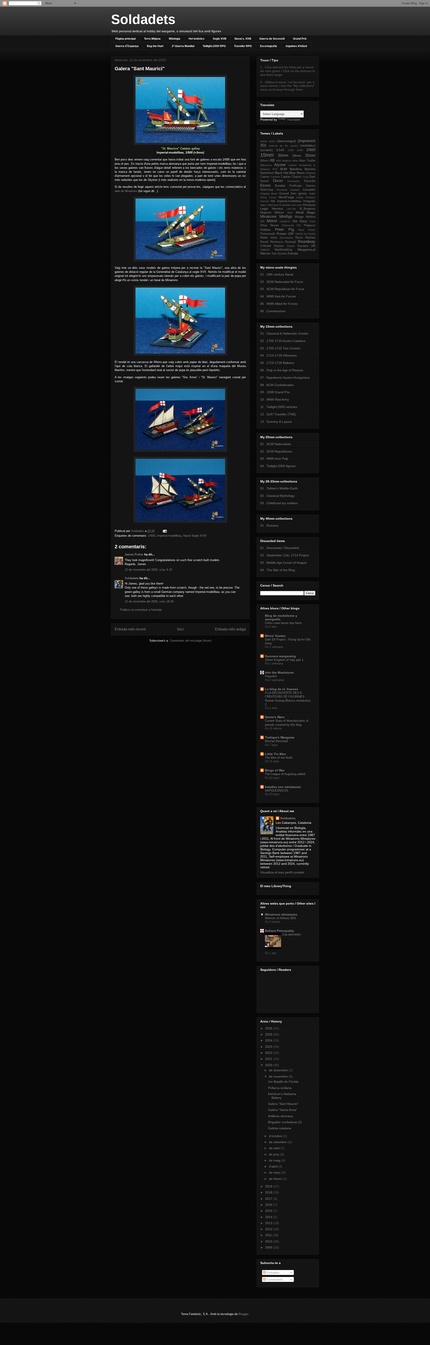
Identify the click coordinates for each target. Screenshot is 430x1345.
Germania (281, 189)
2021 (269, 1059)
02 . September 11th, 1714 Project (284, 555)
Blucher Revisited (276, 741)
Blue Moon (297, 173)
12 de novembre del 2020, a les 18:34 (149, 601)
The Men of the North (278, 757)
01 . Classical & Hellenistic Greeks (284, 333)
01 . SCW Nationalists (275, 444)
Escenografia (268, 46)
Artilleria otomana (280, 1116)
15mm (267, 155)
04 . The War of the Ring (277, 570)
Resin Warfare (305, 237)
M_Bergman (307, 208)
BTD (275, 169)
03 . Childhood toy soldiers (279, 503)
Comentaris (274, 1279)
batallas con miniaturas (283, 787)
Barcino (310, 169)
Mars (290, 212)
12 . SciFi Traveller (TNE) (278, 414)
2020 (269, 1065)
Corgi (305, 176)
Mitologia (174, 38)
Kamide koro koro (292, 205)
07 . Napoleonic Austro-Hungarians (285, 377)
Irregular (309, 201)
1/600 (151, 535)
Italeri (263, 205)
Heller (312, 193)
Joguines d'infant (296, 46)
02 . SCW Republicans (276, 451)
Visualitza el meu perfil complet (282, 872)
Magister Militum (272, 212)
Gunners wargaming (280, 656)
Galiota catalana (279, 1128)
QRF (291, 233)
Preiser (282, 233)
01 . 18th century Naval (276, 274)
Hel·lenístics (196, 38)
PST (299, 225)
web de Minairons (126, 191)
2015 (269, 1211)
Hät (273, 201)
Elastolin (309, 181)
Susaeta (302, 246)
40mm (264, 160)
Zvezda (293, 253)
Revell (264, 241)
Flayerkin (271, 676)
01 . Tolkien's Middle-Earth (279, 488)
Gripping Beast (268, 193)
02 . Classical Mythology (277, 495)
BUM (283, 169)
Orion (312, 221)
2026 (269, 1028)
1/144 (280, 150)
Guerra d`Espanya (127, 46)
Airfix (295, 160)
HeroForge (286, 197)
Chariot (296, 176)
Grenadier (309, 189)
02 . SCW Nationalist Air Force (281, 282)
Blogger (243, 1314)
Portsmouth (267, 233)
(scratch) (266, 150)
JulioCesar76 (274, 205)
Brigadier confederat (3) (285, 1122)
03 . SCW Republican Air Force (282, 289)
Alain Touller (307, 160)
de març (275, 1172)
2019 (269, 1186)
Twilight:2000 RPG (214, 46)
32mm (310, 155)
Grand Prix (300, 38)
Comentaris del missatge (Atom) (190, 640)
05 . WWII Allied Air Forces (279, 303)
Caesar (264, 176)
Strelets (291, 246)
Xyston (282, 253)
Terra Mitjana (152, 38)
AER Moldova (283, 160)
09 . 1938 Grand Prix (275, 392)
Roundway (306, 241)
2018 (269, 1192)
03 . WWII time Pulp (274, 458)
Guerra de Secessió (272, 38)
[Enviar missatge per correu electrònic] (164, 531)
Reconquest (286, 237)
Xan (274, 253)
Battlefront (267, 173)
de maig (275, 1160)
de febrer (276, 1179)
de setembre (278, 1142)
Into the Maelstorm (279, 672)
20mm (283, 155)
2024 (269, 1040)
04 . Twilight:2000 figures (278, 466)
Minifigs (285, 216)
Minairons (268, 216)
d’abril (273, 1166)
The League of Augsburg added (285, 774)
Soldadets (143, 19)
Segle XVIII (219, 38)
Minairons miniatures (281, 914)
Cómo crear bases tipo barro (283, 623)
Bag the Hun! (155, 46)
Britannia (310, 173)
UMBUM (264, 249)
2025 (269, 1034)
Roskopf (290, 241)
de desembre (279, 1070)
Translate (293, 119)
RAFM (298, 234)
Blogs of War (274, 770)
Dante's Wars (275, 717)
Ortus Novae (269, 225)
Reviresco (276, 241)
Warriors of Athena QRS (280, 918)
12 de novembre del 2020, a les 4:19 (148, 569)
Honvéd (264, 201)
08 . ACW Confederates (277, 385)
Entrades (272, 1272)
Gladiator (295, 189)
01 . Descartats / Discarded (279, 548)
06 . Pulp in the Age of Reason (281, 370)
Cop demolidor (291, 934)
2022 (269, 1053)
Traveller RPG (243, 46)
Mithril (272, 221)
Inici (180, 629)
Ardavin (292, 165)
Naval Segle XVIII (194, 535)
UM (313, 246)
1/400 (300, 150)
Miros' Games (275, 636)
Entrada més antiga (230, 629)
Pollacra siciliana (280, 1088)
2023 (269, 1046)
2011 (269, 1235)
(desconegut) (286, 141)
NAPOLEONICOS (276, 790)
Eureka (280, 185)
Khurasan (309, 205)
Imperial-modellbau (169, 535)
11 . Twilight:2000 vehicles (278, 407)
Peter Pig (284, 229)
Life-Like (291, 208)
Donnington (293, 181)
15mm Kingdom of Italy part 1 (284, 660)
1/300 (291, 150)
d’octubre (276, 1136)
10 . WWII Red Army (274, 399)
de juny (274, 1154)
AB (272, 160)
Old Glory (299, 221)
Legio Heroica (271, 208)
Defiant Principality (279, 931)
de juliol (275, 1148)
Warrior (265, 253)
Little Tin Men (275, 754)
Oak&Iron (285, 221)
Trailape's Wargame (279, 737)
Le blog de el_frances (281, 689)
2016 (269, 1204)
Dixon (278, 181)
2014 (269, 1217)
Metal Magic (305, 212)
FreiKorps (295, 185)
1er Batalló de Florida (283, 1081)
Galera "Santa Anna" (282, 1110)
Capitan (286, 176)
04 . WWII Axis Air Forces (278, 296)
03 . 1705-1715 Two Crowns (280, 348)
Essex (265, 185)
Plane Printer (306, 229)
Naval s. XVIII (242, 38)
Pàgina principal (125, 38)
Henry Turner (268, 197)
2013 (269, 1223)
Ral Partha (309, 234)
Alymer (280, 165)
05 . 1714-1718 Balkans (277, 363)
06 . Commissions (273, 311)
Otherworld (288, 225)
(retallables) (307, 145)
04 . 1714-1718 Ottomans (278, 355)
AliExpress (266, 165)
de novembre (279, 1076)
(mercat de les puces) (283, 145)
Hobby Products (305, 197)
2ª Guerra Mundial (183, 46)
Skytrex (279, 246)
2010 (269, 1241)
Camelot (275, 176)
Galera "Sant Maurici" (283, 1104)
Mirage (299, 216)
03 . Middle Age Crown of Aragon (283, 562)
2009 (269, 1247)
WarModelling (283, 249)
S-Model (265, 246)
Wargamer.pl (306, 249)
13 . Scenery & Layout (276, 421)
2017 (269, 1198)
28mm (296, 155)
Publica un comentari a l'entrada (141, 609)
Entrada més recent (130, 629)
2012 (269, 1229)
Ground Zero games (293, 193)
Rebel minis (268, 237)
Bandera (296, 169)
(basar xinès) (268, 141)
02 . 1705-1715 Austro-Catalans (282, 341)
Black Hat (281, 173)
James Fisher (134, 554)
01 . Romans (269, 525)
